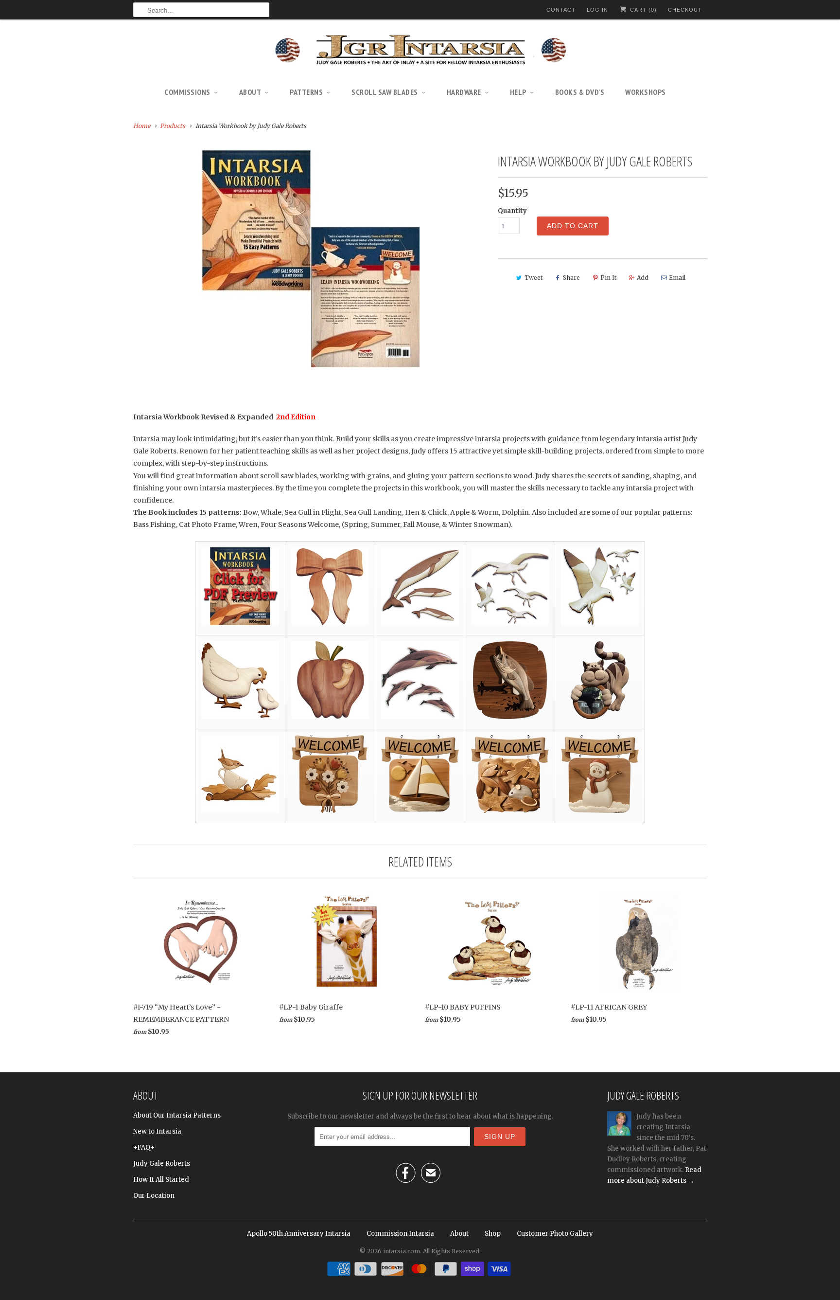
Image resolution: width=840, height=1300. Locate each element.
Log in (597, 10)
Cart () (642, 10)
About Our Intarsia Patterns (177, 1115)
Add (642, 277)
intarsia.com (401, 1251)
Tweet (533, 277)
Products (172, 125)
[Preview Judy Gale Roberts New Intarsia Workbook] (240, 622)
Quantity (512, 211)
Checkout (685, 10)
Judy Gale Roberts (161, 1163)
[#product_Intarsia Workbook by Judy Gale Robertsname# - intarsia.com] (310, 258)
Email (677, 277)
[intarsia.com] (420, 51)
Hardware (464, 92)
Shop (493, 1233)
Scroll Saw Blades (384, 92)
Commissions (187, 92)
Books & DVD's (580, 92)
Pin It (608, 277)
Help (518, 92)
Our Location (154, 1196)
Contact (561, 10)
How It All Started (161, 1179)
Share (571, 277)
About (250, 92)
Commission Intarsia (400, 1233)
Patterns (306, 92)
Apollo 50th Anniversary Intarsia (298, 1233)
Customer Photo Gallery (555, 1233)
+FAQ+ (144, 1147)
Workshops (645, 92)
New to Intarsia (157, 1131)
